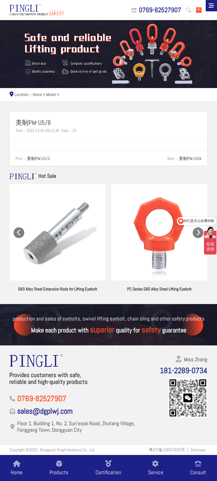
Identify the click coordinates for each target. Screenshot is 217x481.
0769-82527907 (160, 10)
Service (155, 472)
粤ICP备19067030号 (167, 450)
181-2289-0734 (183, 370)
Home (37, 94)
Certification (108, 472)
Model (51, 94)
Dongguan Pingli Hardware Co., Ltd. (67, 450)
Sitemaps (198, 450)
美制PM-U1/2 (38, 158)
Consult (198, 472)
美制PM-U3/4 (190, 158)
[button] (19, 232)
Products (58, 472)
